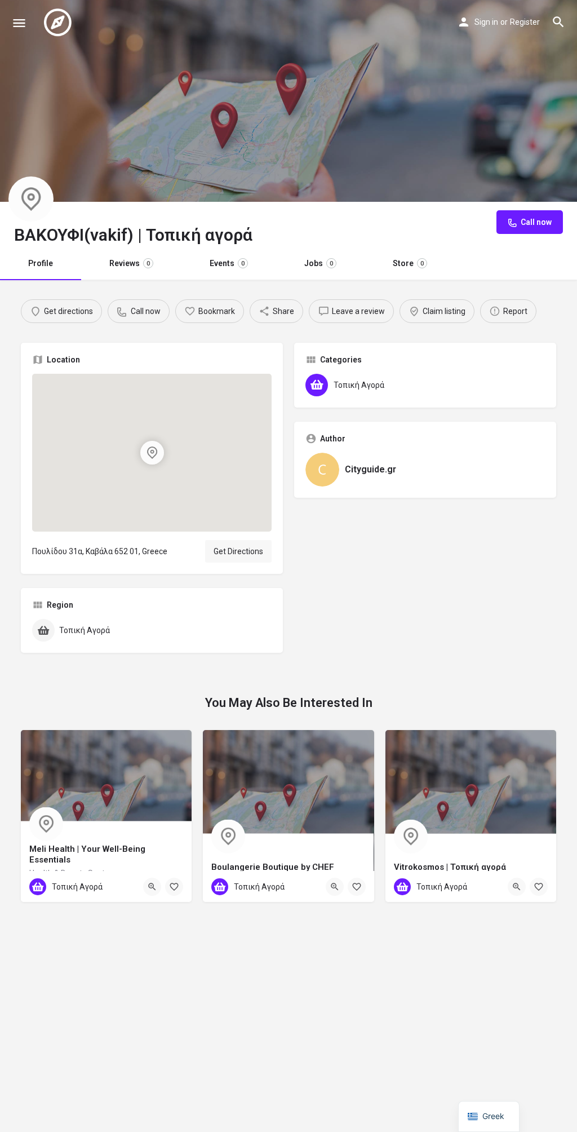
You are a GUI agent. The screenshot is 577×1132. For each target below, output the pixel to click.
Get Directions (238, 551)
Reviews (129, 263)
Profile (40, 263)
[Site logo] (59, 22)
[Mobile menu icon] (19, 23)
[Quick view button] (152, 887)
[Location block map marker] (152, 453)
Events (227, 263)
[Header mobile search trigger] (558, 22)
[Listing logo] (31, 199)
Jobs (318, 263)
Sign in (486, 21)
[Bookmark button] (174, 887)
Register (525, 21)
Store (408, 263)
